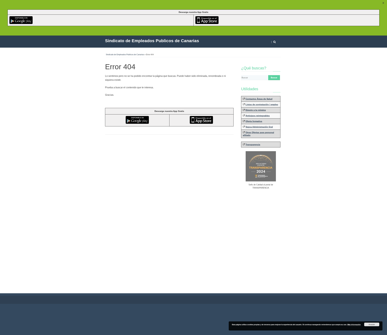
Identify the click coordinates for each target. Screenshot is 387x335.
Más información (354, 324)
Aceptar (372, 324)
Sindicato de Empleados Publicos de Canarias (125, 55)
